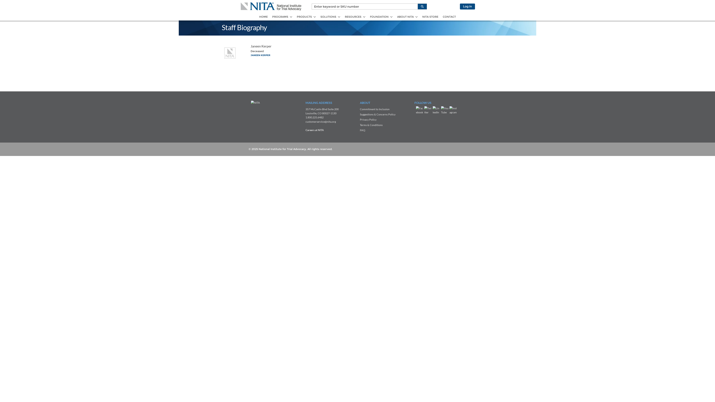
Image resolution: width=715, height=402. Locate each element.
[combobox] (363, 6)
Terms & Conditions (371, 125)
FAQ (362, 130)
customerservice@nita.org (321, 121)
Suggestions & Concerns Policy (377, 114)
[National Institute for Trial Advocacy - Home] (271, 6)
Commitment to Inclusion (375, 109)
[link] (263, 17)
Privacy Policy (368, 119)
